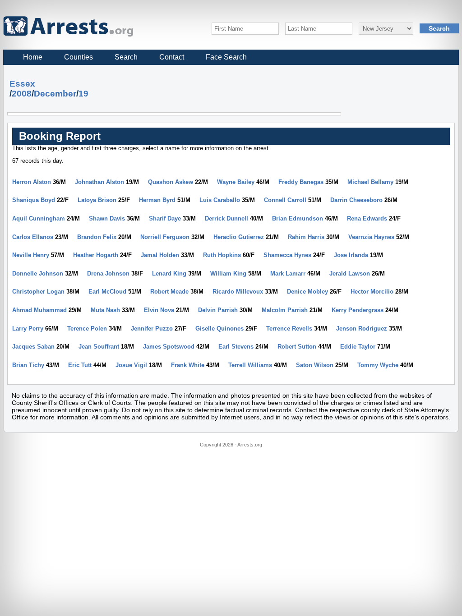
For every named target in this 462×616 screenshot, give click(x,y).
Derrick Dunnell (226, 218)
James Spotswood (168, 346)
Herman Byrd (157, 200)
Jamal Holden (160, 255)
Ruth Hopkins (222, 255)
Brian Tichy (28, 365)
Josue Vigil (131, 365)
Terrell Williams (250, 365)
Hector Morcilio (372, 291)
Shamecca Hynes (287, 255)
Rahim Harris (306, 237)
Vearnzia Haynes (371, 237)
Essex (22, 83)
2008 (22, 93)
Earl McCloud (107, 291)
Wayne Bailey (235, 182)
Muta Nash (105, 310)
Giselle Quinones (219, 328)
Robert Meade (169, 291)
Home (32, 57)
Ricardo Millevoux (238, 291)
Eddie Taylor (357, 346)
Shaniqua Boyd (33, 200)
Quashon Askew (170, 182)
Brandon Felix (96, 237)
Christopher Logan (38, 291)
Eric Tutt (80, 365)
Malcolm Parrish (285, 310)
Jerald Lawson (349, 273)
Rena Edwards (367, 218)
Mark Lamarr (287, 273)
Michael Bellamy (370, 182)
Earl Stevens (236, 346)
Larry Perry (27, 328)
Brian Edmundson (297, 218)
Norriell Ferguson (164, 237)
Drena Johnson (108, 273)
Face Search (226, 57)
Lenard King (169, 273)
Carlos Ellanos (32, 237)
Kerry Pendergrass (357, 310)
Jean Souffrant (99, 346)
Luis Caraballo (219, 200)
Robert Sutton (296, 346)
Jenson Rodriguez (361, 328)
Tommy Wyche (377, 365)
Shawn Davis (107, 218)
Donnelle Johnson (37, 273)
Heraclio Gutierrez (238, 237)
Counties (78, 57)
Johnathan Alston (99, 182)
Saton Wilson (314, 365)
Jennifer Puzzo (152, 328)
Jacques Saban (33, 346)
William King (228, 273)
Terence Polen (87, 328)
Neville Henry (30, 255)
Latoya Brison (97, 200)
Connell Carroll (285, 200)
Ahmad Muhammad (39, 310)
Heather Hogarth (95, 255)
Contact (171, 57)
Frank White (187, 365)
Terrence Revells (289, 328)
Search (126, 57)
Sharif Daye (165, 218)
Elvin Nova (159, 310)
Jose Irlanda (351, 255)
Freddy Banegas (300, 182)
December (55, 93)
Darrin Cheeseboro (356, 200)
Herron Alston (31, 182)
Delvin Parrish (218, 310)
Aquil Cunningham (38, 218)
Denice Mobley (307, 291)
